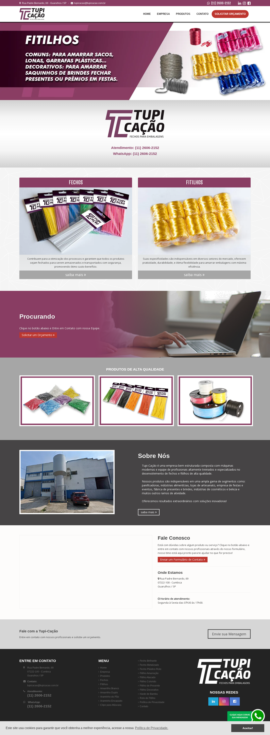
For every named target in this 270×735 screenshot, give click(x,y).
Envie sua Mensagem (229, 634)
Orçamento (230, 13)
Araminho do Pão (109, 696)
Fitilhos (104, 684)
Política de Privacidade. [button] (151, 728)
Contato (202, 13)
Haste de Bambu (149, 694)
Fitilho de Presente (150, 685)
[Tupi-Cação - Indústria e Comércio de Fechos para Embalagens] (43, 14)
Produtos (183, 13)
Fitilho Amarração (149, 673)
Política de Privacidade (152, 702)
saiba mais (74, 274)
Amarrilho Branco (109, 688)
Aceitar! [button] (248, 728)
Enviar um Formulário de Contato (182, 559)
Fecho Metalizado (149, 665)
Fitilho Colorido (148, 681)
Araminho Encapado (111, 700)
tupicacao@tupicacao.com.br (89, 3)
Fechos (104, 680)
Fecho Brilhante (148, 660)
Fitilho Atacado (148, 677)
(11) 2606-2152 (221, 3)
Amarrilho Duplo (109, 692)
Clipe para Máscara (110, 705)
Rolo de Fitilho (147, 698)
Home (147, 13)
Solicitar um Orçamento (37, 335)
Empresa (163, 13)
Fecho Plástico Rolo (150, 669)
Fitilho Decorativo (149, 689)
